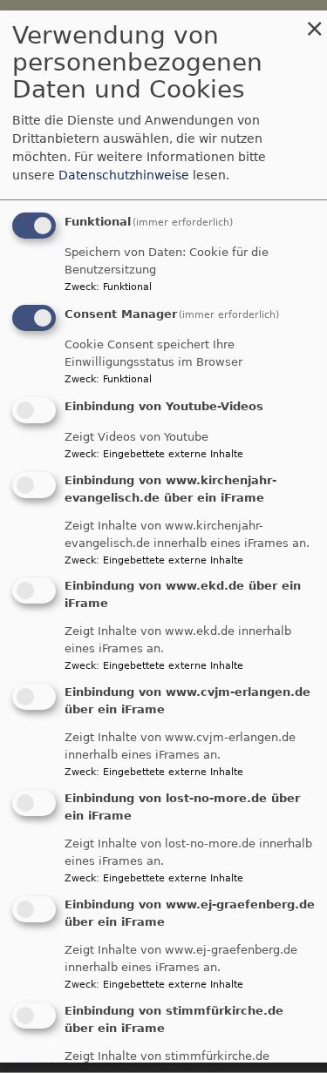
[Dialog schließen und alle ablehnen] (314, 21)
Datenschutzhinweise (123, 176)
